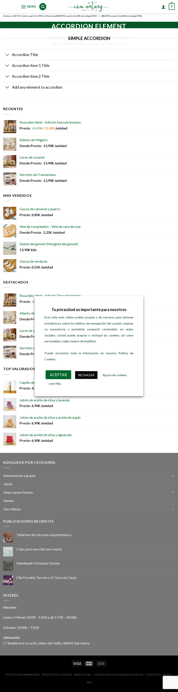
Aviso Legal (82, 674)
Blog (167, 674)
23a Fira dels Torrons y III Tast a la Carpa (46, 577)
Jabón (7, 484)
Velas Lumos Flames (18, 492)
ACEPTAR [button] (58, 374)
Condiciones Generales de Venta (118, 674)
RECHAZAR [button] (86, 375)
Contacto (153, 674)
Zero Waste (12, 509)
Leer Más (55, 383)
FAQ (89, 682)
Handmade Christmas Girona (37, 563)
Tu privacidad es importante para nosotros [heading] (89, 309)
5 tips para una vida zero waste (39, 549)
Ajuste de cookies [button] (114, 375)
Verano (8, 500)
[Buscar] (42, 6)
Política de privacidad (23, 674)
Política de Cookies (57, 674)
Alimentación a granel (19, 475)
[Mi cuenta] (163, 7)
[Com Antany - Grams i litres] (89, 6)
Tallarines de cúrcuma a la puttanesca (43, 535)
